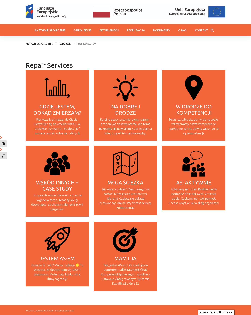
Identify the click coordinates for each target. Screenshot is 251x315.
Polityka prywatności (64, 310)
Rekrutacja (136, 30)
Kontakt (201, 30)
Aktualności (109, 30)
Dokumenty (161, 30)
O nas (182, 30)
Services (65, 44)
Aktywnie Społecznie (50, 30)
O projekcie (82, 30)
